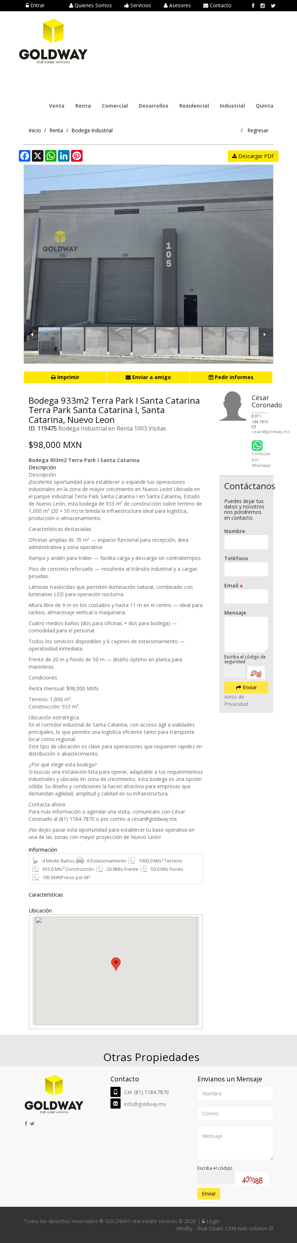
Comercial (115, 105)
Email (232, 585)
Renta (83, 105)
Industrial (232, 105)
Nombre (234, 531)
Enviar (249, 687)
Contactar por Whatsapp (261, 459)
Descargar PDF (255, 156)
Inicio (35, 130)
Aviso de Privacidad (236, 700)
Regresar (257, 130)
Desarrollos (153, 105)
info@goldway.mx (145, 1104)
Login (212, 1221)
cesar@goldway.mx (271, 431)
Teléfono (236, 558)
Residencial (194, 105)
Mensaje (235, 612)
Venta (56, 105)
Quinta (264, 105)
